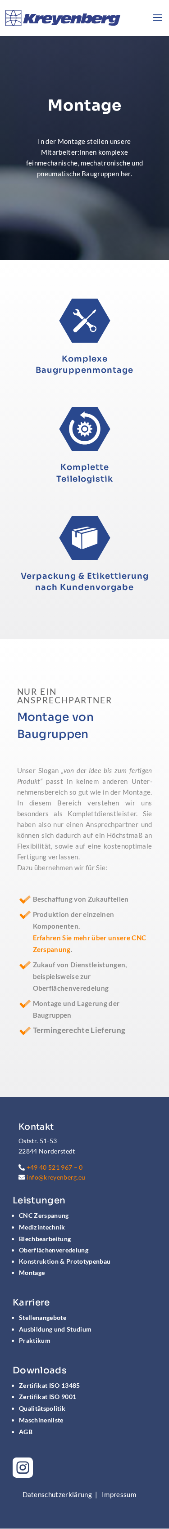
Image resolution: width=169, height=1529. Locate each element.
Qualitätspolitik (42, 1408)
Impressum (119, 1494)
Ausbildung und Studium (55, 1329)
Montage (32, 1272)
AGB (25, 1431)
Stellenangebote (42, 1317)
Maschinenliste (41, 1420)
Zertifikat (49, 1385)
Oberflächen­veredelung (53, 1250)
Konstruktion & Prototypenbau (64, 1261)
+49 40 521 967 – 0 (55, 1167)
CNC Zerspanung (44, 1215)
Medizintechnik (42, 1227)
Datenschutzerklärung (57, 1494)
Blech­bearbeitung (45, 1239)
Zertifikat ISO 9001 (47, 1396)
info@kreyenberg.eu (56, 1177)
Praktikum (34, 1340)
